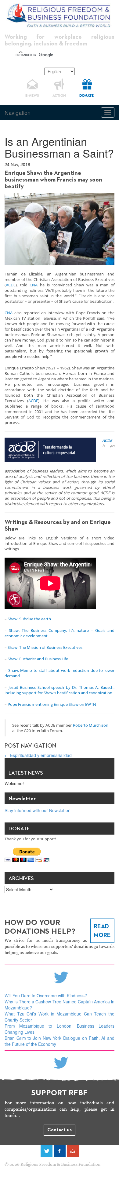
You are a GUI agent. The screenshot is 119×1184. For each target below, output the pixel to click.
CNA (34, 285)
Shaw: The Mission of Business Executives (45, 647)
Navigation (18, 112)
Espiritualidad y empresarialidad (38, 755)
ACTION (59, 96)
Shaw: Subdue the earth (29, 619)
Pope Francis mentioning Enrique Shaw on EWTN (52, 704)
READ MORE (102, 930)
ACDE (11, 285)
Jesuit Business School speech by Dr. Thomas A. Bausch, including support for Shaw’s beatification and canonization (59, 690)
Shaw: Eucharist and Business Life (38, 659)
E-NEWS (32, 96)
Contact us (59, 1130)
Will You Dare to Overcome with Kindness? (46, 995)
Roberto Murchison (90, 725)
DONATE (86, 96)
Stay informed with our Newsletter (37, 810)
